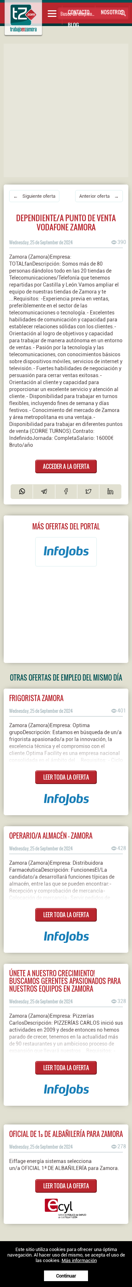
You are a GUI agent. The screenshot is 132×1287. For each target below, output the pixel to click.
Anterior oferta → (99, 196)
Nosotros (112, 12)
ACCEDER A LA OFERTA (66, 466)
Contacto (78, 12)
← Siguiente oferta (34, 196)
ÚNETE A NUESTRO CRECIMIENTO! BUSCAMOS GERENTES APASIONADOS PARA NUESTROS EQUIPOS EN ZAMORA (65, 980)
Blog (73, 25)
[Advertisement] (66, 110)
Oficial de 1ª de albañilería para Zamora (66, 1134)
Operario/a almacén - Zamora (50, 836)
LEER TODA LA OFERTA (66, 777)
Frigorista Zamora (36, 698)
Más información (79, 1260)
